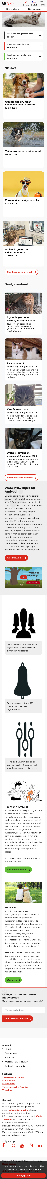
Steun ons (12, 980)
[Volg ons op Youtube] (22, 1146)
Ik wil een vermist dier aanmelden (18, 46)
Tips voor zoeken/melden (15, 1087)
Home (8, 1049)
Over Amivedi (11, 1053)
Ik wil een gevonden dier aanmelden (19, 56)
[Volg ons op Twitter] (13, 1145)
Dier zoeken (34, 9)
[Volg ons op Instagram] (31, 1146)
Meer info (37, 1169)
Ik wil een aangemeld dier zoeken (20, 35)
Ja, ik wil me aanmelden (17, 1018)
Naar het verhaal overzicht (20, 477)
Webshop (7, 1090)
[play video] (23, 577)
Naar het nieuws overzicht (20, 272)
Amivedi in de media (15, 1066)
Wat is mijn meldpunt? (16, 1062)
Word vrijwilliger (15, 558)
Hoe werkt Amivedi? (17, 869)
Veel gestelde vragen (13, 1077)
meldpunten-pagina (18, 1110)
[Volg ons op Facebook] (4, 1146)
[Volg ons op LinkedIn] (40, 1146)
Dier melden (12, 9)
